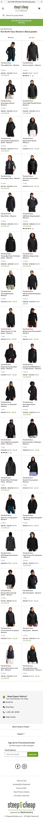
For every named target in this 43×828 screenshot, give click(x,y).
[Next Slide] (41, 2)
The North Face (6, 29)
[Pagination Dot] (18, 24)
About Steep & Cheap (20, 726)
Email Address (10, 750)
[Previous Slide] (1, 2)
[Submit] (3, 15)
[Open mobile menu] (3, 8)
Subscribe (33, 754)
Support (20, 734)
